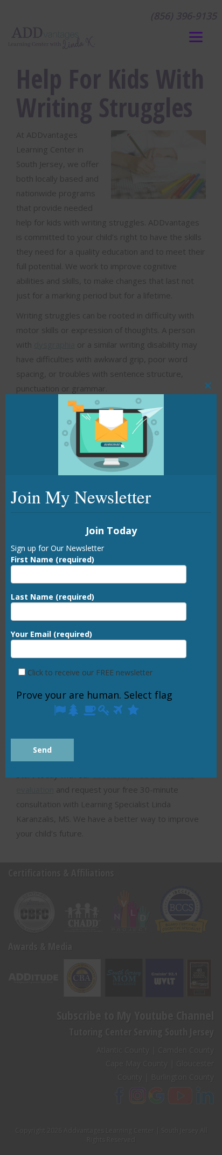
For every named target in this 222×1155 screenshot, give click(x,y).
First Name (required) (52, 559)
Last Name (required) (52, 597)
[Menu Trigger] (196, 36)
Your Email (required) (51, 634)
